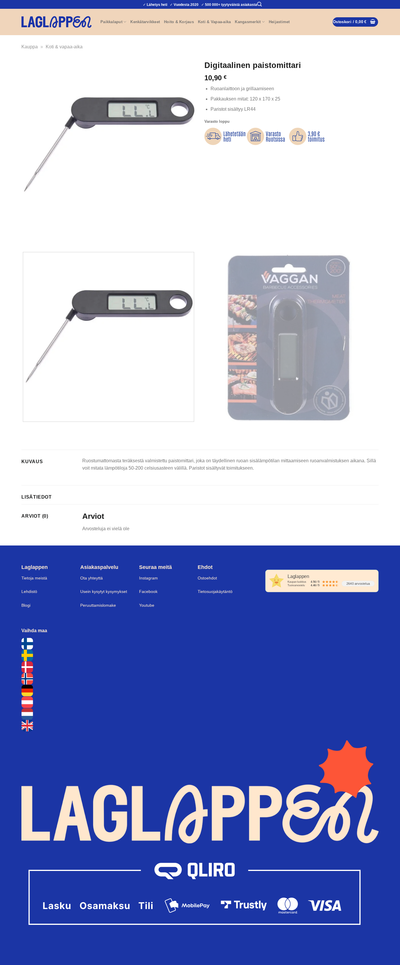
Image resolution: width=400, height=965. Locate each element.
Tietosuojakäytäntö (215, 591)
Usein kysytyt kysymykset (103, 591)
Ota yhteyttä (91, 578)
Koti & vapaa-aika (64, 46)
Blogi (25, 605)
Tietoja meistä (34, 578)
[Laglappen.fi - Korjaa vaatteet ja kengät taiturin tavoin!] (56, 22)
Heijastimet (279, 22)
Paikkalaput (111, 22)
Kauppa (29, 46)
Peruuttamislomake (98, 605)
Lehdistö (29, 591)
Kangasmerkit (248, 22)
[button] (259, 4)
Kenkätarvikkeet (145, 22)
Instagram (148, 578)
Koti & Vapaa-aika (214, 22)
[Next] (43, 237)
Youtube (146, 605)
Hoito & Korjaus (179, 22)
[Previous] (27, 237)
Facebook (148, 591)
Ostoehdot (207, 578)
